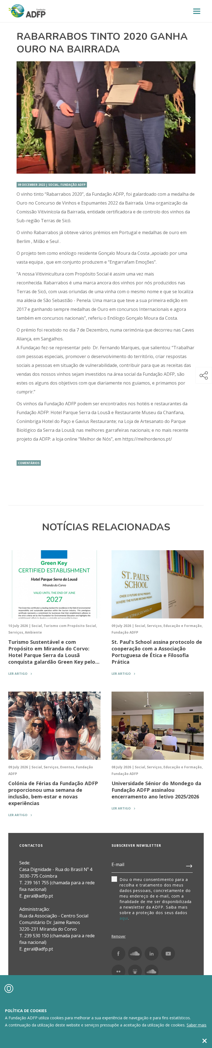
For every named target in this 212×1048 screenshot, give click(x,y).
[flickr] (118, 971)
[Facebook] (118, 953)
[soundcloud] (151, 971)
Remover (119, 936)
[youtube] (168, 953)
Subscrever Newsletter (136, 845)
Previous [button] (25, 118)
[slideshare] (135, 971)
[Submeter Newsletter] (189, 864)
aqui (124, 918)
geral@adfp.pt (38, 949)
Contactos (31, 845)
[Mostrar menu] (197, 11)
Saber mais (196, 1025)
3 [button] (110, 172)
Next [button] (187, 118)
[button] (203, 375)
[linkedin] (151, 953)
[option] (106, 117)
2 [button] (107, 172)
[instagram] (135, 953)
